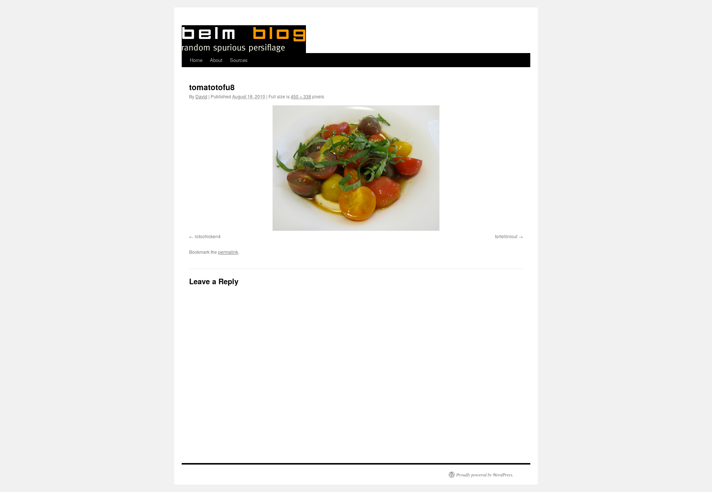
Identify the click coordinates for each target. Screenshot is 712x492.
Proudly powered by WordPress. (485, 475)
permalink (228, 252)
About (216, 59)
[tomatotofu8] (356, 168)
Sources (239, 59)
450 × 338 (301, 96)
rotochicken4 (208, 236)
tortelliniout (506, 236)
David (201, 96)
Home (196, 59)
